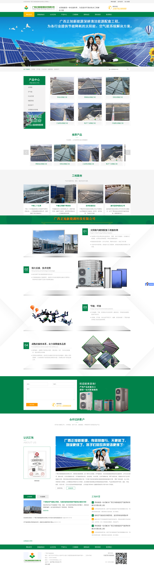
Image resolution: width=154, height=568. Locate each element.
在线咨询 (70, 488)
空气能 (38, 69)
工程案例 (75, 14)
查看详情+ (60, 488)
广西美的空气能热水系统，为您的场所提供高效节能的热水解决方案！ (65, 502)
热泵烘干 (56, 69)
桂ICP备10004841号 (55, 562)
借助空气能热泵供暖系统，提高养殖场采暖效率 (110, 515)
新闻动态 (86, 14)
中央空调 (44, 69)
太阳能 (33, 69)
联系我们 (109, 14)
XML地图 (47, 564)
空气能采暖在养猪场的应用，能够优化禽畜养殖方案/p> (39, 522)
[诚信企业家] (36, 464)
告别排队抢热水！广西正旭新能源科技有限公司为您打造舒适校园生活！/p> (44, 518)
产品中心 (64, 14)
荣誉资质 (98, 14)
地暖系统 (50, 69)
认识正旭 (53, 14)
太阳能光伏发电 (33, 109)
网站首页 (29, 14)
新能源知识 (40, 14)
